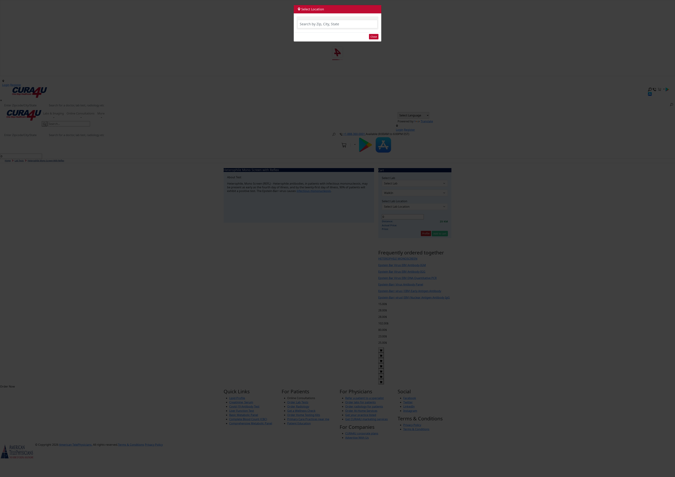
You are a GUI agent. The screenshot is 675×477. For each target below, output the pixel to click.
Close (374, 36)
